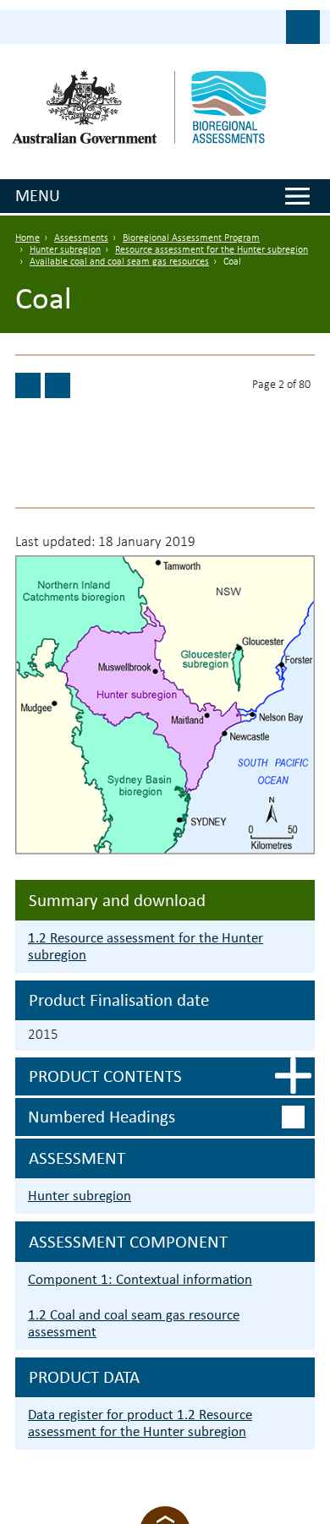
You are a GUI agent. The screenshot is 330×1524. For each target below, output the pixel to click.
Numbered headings (101, 1117)
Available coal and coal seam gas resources (119, 262)
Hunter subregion (65, 250)
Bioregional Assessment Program (191, 238)
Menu (37, 195)
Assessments (81, 238)
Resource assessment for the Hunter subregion (211, 250)
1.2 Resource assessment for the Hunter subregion (145, 946)
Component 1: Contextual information (140, 1279)
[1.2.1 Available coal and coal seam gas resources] (28, 385)
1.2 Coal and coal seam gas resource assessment (133, 1323)
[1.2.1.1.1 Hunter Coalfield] (57, 385)
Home (27, 238)
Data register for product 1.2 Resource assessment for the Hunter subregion (140, 1423)
